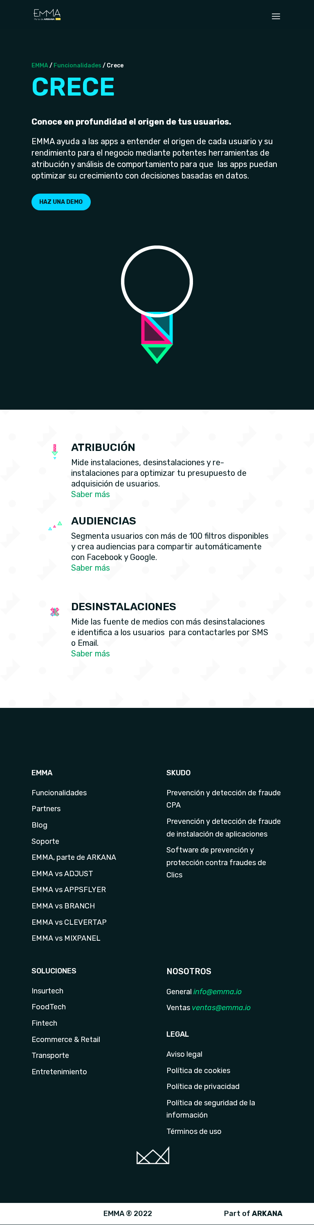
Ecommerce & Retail (65, 1039)
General (179, 991)
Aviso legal (184, 1054)
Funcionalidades (77, 65)
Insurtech (47, 990)
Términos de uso (194, 1131)
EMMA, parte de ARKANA (73, 857)
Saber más (90, 494)
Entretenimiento (59, 1071)
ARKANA (267, 1213)
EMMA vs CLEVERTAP (69, 922)
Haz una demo (61, 202)
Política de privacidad (203, 1086)
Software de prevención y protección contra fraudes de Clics (216, 862)
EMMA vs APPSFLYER (68, 889)
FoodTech (48, 1006)
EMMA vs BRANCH (63, 905)
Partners (46, 808)
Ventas (178, 1007)
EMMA (39, 65)
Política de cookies (198, 1070)
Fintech (44, 1023)
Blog (39, 825)
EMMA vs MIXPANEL (66, 938)
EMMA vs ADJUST (62, 873)
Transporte (50, 1055)
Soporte (45, 841)
